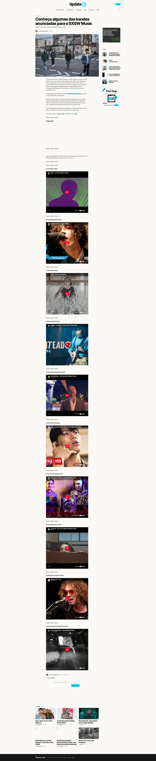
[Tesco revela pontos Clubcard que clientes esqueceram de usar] (104, 68)
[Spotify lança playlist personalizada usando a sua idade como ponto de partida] (67, 733)
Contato (73, 757)
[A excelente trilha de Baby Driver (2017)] (67, 713)
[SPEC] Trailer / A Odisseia (113, 81)
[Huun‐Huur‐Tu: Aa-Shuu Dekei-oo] (45, 713)
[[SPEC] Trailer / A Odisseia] (104, 81)
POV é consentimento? (113, 61)
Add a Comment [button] (52, 677)
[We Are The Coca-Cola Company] (89, 733)
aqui (63, 113)
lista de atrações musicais (74, 93)
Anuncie (69, 757)
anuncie (118, 4)
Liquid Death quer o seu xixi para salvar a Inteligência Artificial (114, 54)
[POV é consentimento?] (104, 61)
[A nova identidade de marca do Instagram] (104, 75)
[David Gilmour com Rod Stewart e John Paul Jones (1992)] (45, 733)
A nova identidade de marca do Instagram (114, 75)
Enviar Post (65, 757)
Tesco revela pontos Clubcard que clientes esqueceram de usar (115, 68)
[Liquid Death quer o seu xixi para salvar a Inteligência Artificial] (104, 54)
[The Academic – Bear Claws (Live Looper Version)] (89, 713)
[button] (113, 4)
